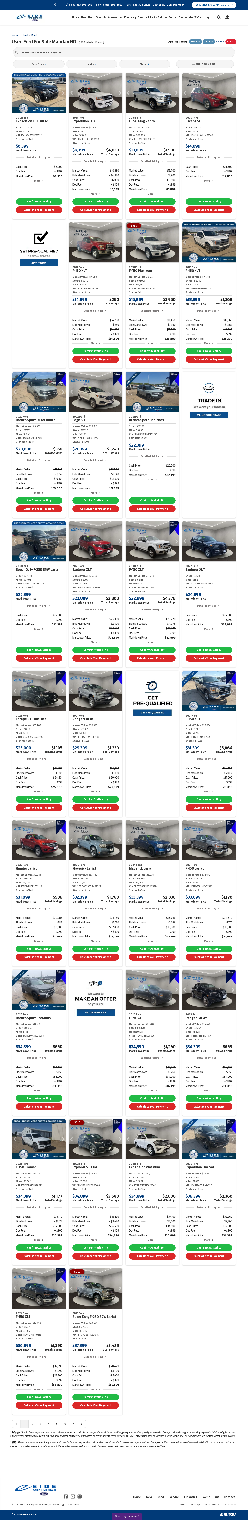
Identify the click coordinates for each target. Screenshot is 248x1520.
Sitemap (195, 1504)
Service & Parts (147, 17)
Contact (229, 1496)
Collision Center (167, 17)
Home (75, 17)
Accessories (115, 17)
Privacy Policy (212, 1504)
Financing (130, 17)
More (37, 180)
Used (91, 17)
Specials (101, 17)
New (83, 17)
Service (174, 1496)
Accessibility (230, 1504)
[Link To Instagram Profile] (80, 1496)
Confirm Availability (39, 201)
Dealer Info (186, 17)
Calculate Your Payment (39, 209)
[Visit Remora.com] (228, 1515)
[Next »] (82, 1424)
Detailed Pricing (36, 157)
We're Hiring (201, 17)
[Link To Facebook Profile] (66, 1496)
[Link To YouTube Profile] (73, 1496)
